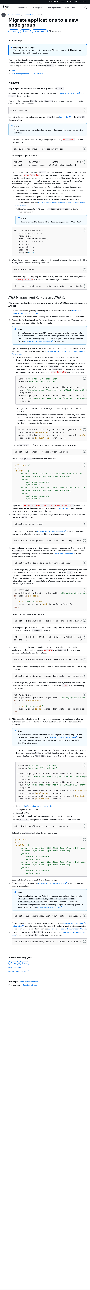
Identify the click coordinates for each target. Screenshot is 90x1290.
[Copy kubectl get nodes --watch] (84, 523)
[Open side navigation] (3, 15)
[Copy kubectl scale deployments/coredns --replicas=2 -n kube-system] (84, 659)
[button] (15, 40)
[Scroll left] (16, 7)
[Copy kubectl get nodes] (84, 269)
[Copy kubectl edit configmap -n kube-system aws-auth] (84, 451)
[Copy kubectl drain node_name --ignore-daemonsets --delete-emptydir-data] (84, 675)
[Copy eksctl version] (84, 110)
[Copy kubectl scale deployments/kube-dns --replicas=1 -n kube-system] (84, 941)
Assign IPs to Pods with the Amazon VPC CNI (67, 929)
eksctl (14, 70)
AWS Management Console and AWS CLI (29, 73)
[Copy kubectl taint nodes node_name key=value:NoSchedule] (84, 562)
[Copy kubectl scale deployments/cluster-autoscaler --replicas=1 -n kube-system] (84, 915)
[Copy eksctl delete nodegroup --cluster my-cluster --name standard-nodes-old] (84, 286)
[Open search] (85, 7)
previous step (62, 508)
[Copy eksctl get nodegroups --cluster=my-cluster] (84, 148)
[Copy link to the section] (6, 83)
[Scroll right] (76, 7)
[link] (41, 15)
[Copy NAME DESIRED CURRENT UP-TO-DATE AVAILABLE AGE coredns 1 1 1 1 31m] (84, 636)
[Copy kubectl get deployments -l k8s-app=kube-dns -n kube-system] (84, 620)
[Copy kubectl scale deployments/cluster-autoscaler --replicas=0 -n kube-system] (84, 540)
